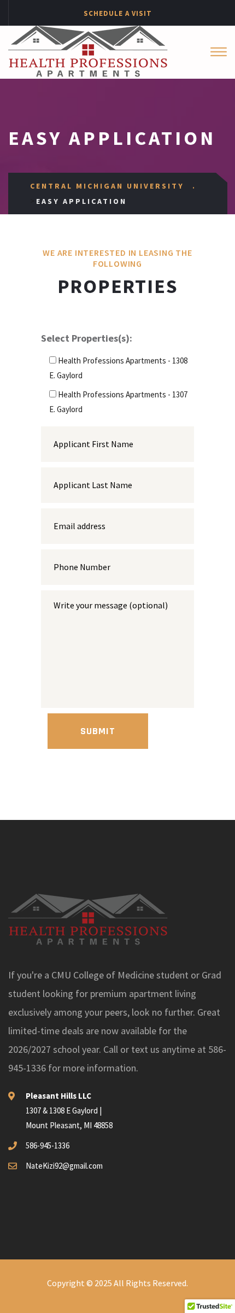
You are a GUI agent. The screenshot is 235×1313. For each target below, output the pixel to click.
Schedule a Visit (118, 13)
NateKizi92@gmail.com (64, 1165)
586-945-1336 (47, 1145)
